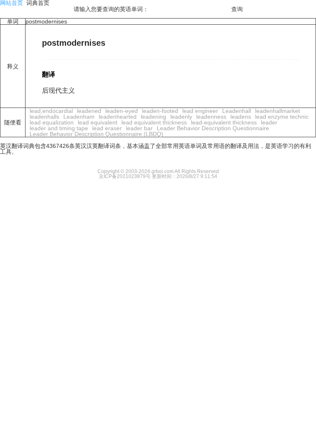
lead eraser (107, 128)
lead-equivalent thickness (224, 122)
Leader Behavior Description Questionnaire (213, 128)
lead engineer (200, 111)
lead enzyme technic (282, 116)
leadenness (211, 116)
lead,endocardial (51, 111)
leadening (153, 116)
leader (269, 122)
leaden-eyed (121, 111)
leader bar (139, 128)
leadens (240, 116)
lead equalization (52, 122)
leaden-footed (160, 111)
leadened (89, 111)
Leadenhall (236, 111)
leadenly (181, 116)
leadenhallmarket (277, 111)
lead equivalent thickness (154, 122)
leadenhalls (44, 116)
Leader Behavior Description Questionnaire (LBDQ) (96, 134)
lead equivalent (97, 122)
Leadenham (79, 116)
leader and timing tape (59, 128)
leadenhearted (118, 116)
